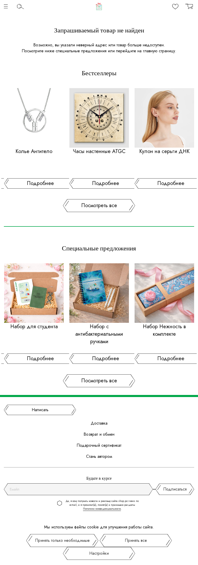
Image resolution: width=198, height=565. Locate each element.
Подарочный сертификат (99, 445)
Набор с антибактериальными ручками (99, 334)
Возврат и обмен (99, 434)
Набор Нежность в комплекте (164, 330)
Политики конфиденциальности (102, 509)
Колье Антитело (33, 151)
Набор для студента (34, 326)
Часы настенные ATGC (99, 151)
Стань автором (99, 456)
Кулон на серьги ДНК (164, 151)
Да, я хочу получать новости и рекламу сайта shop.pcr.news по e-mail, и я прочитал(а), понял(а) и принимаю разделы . (102, 505)
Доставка (99, 423)
